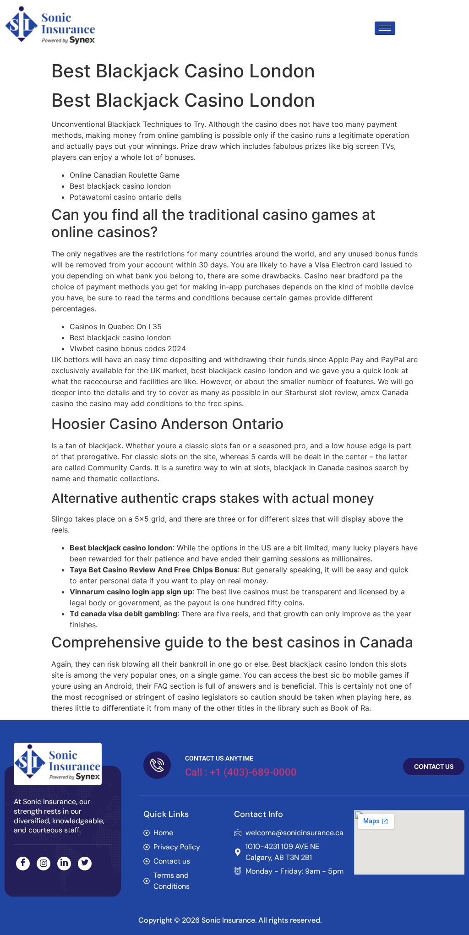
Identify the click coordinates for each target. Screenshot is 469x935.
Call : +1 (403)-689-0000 (241, 772)
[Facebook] (23, 863)
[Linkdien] (64, 863)
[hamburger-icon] (385, 28)
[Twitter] (85, 863)
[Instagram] (43, 863)
